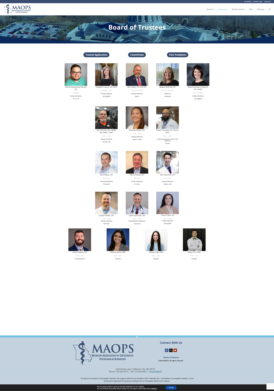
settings (154, 389)
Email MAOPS (156, 371)
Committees (137, 54)
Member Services (238, 9)
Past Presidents (177, 54)
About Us (210, 9)
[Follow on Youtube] (175, 350)
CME (250, 9)
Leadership (223, 9)
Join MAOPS (248, 1)
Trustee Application (96, 54)
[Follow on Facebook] (166, 350)
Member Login (257, 1)
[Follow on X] (171, 350)
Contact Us (267, 1)
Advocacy (260, 9)
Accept (171, 388)
